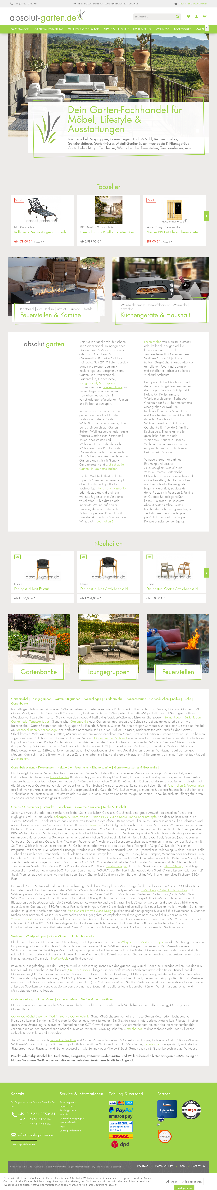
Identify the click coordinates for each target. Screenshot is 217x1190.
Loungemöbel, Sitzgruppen (97, 383)
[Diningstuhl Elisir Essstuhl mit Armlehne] (174, 565)
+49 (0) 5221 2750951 (37, 1114)
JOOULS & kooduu (80, 970)
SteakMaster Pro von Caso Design (90, 911)
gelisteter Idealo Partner (193, 3)
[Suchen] (177, 16)
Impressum (198, 1166)
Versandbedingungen (72, 1118)
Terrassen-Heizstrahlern (113, 488)
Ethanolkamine (59, 777)
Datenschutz (164, 1166)
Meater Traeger (116, 866)
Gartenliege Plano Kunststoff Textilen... (175, 232)
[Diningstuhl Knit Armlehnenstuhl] (42, 565)
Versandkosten (59, 1166)
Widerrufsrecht (68, 1122)
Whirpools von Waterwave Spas (142, 942)
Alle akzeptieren (192, 1181)
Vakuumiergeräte (22, 919)
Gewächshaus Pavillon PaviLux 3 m (41, 232)
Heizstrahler (151, 1044)
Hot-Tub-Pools (59, 959)
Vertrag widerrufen (24, 1144)
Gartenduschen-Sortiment (110, 738)
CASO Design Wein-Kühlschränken (164, 890)
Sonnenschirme (112, 387)
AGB (62, 1126)
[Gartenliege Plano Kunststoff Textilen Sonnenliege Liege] (174, 208)
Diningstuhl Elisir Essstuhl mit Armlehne (175, 589)
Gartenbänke (79, 722)
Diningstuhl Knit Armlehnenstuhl (38, 589)
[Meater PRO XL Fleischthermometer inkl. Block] (108, 208)
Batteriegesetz (68, 1102)
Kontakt (64, 1114)
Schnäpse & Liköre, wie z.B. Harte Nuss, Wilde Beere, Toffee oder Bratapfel (105, 817)
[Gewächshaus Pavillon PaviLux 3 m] (42, 208)
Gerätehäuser (133, 1029)
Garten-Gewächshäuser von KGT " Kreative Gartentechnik (50, 1016)
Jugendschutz (67, 1106)
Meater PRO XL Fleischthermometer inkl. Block (110, 232)
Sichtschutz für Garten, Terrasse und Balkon (102, 467)
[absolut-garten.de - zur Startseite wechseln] (47, 17)
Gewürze (94, 825)
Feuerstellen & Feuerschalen (185, 786)
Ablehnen (171, 1181)
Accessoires (22, 759)
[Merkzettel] (188, 16)
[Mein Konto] (196, 16)
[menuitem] (157, 16)
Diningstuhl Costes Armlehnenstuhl (106, 589)
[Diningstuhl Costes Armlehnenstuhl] (108, 565)
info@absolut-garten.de (35, 1135)
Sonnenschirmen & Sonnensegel (37, 730)
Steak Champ (173, 866)
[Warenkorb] (205, 16)
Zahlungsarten (68, 1110)
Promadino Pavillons (63, 1040)
